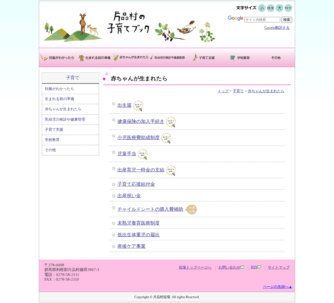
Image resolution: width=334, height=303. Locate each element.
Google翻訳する (277, 28)
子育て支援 (54, 130)
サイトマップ (279, 267)
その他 (50, 150)
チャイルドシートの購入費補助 (150, 209)
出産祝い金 (129, 195)
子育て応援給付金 (136, 184)
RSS (254, 267)
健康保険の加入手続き (140, 121)
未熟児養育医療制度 (138, 223)
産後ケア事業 (131, 246)
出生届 (124, 105)
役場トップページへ (195, 267)
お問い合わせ (229, 267)
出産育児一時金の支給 (140, 169)
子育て (72, 77)
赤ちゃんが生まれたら (63, 109)
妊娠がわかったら (59, 89)
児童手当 (126, 153)
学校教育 (52, 140)
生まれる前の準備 (59, 99)
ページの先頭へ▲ (277, 287)
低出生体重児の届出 (138, 234)
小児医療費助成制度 (138, 137)
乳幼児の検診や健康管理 (65, 119)
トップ (223, 91)
